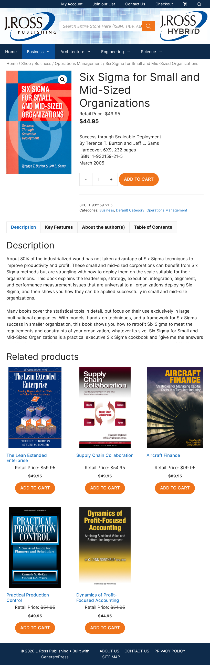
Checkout (164, 4)
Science (148, 51)
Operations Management (78, 63)
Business (35, 51)
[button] (62, 79)
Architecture (72, 51)
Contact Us (135, 4)
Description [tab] (23, 227)
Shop (26, 63)
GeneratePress (55, 656)
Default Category (130, 210)
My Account (71, 4)
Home (11, 51)
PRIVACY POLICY (169, 651)
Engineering (112, 51)
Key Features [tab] (59, 227)
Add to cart (139, 179)
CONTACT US (136, 651)
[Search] (148, 26)
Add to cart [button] (35, 487)
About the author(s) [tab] (103, 227)
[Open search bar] (199, 4)
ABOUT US (109, 651)
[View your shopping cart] (185, 4)
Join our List (104, 4)
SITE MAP (111, 656)
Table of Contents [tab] (153, 227)
